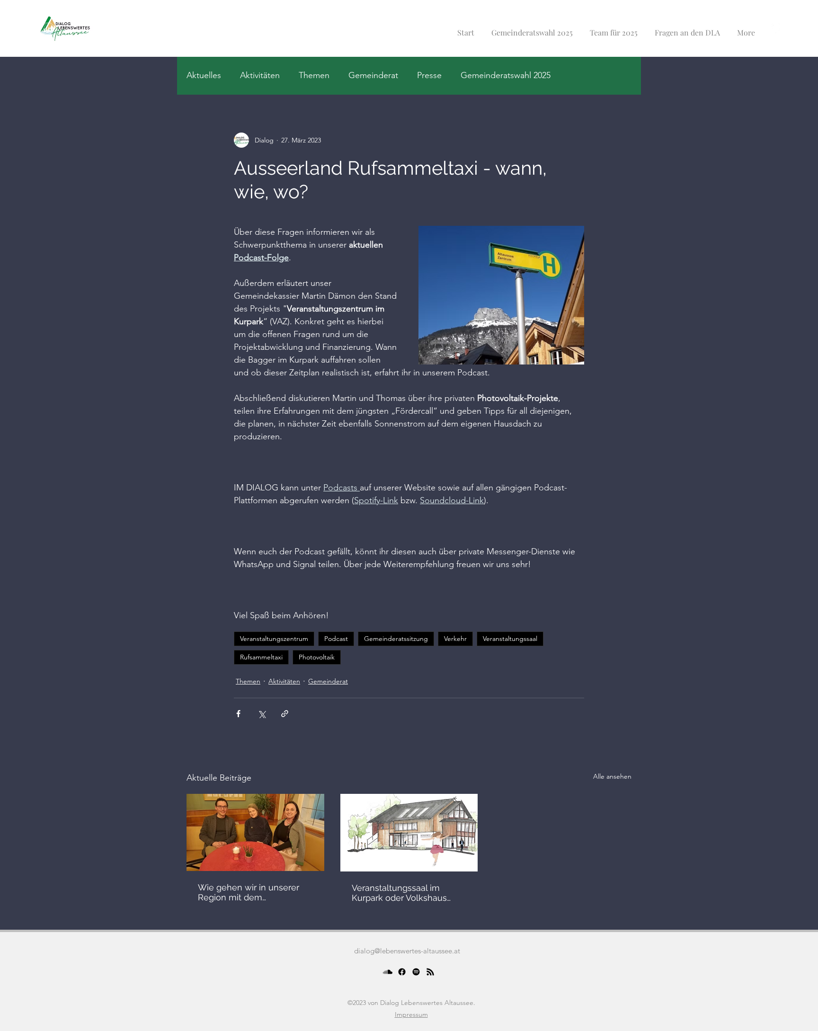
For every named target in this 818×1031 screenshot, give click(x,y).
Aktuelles (204, 75)
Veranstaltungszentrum (274, 638)
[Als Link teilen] (284, 713)
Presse (429, 75)
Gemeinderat (373, 75)
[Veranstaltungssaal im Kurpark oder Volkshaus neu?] (409, 832)
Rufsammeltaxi (261, 657)
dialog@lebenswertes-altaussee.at (407, 950)
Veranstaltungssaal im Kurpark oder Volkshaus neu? (399, 893)
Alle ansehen (612, 776)
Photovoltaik (317, 657)
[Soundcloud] (387, 972)
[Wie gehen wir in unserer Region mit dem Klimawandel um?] (255, 832)
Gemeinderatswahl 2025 (506, 75)
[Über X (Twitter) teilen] (261, 713)
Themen (314, 75)
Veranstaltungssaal (510, 638)
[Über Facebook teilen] (238, 713)
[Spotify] (416, 972)
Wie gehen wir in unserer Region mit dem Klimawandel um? (248, 892)
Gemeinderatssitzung (396, 638)
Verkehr (455, 638)
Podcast (336, 638)
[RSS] (430, 972)
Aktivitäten (260, 75)
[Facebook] (402, 972)
